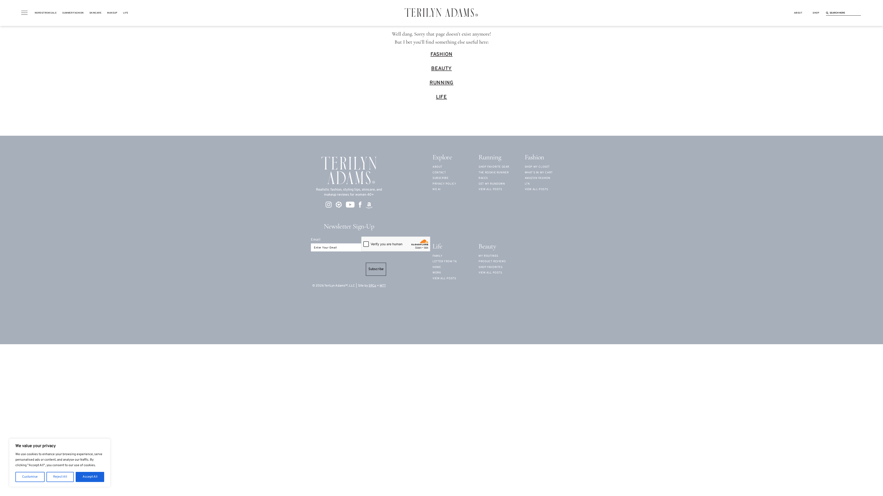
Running (441, 83)
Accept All (90, 477)
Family (438, 256)
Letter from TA (445, 261)
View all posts (490, 189)
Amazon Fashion (537, 178)
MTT (383, 286)
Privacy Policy (444, 184)
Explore (442, 157)
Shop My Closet (537, 167)
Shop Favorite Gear (494, 167)
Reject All (60, 477)
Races (483, 178)
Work (437, 273)
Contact (439, 173)
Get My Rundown (492, 184)
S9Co (372, 286)
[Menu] (24, 13)
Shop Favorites (490, 267)
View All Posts (536, 189)
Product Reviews (492, 261)
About (437, 167)
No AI (437, 189)
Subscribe (376, 269)
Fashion (441, 54)
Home (437, 267)
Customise (30, 477)
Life (441, 97)
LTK (527, 184)
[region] (59, 463)
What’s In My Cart (539, 173)
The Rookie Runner (494, 173)
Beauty (441, 69)
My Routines (488, 256)
